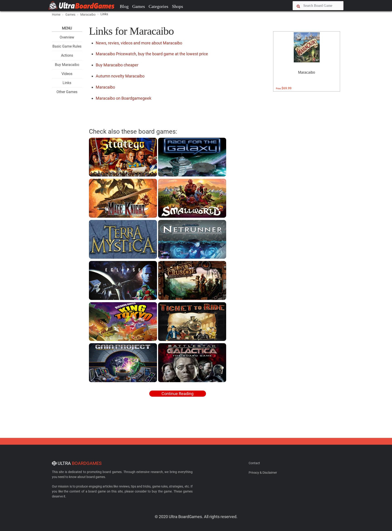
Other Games (66, 92)
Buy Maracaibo (67, 65)
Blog (124, 6)
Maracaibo (105, 87)
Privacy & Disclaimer (263, 472)
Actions (67, 55)
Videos (66, 74)
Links (67, 83)
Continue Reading (178, 393)
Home (56, 14)
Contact (254, 463)
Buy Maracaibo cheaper (117, 65)
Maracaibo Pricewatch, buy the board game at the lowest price (152, 53)
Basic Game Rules (66, 46)
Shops (177, 6)
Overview (67, 37)
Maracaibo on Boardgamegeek (123, 98)
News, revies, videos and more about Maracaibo (139, 43)
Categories (158, 6)
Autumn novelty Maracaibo (120, 76)
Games (138, 6)
